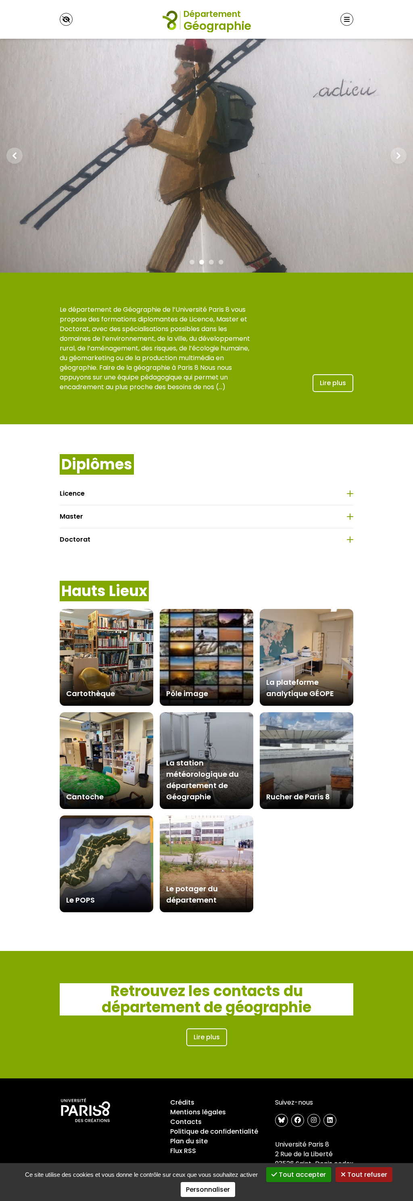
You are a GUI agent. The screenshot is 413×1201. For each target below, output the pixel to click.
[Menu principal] (346, 19)
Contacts (186, 1121)
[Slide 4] (221, 262)
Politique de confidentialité (214, 1131)
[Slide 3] (211, 262)
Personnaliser (208, 1189)
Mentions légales (198, 1112)
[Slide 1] (192, 262)
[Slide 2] (201, 262)
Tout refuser (366, 1174)
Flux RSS (183, 1150)
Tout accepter (301, 1174)
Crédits (182, 1102)
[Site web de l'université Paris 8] (85, 1111)
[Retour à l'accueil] (206, 19)
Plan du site (189, 1141)
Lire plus (333, 383)
